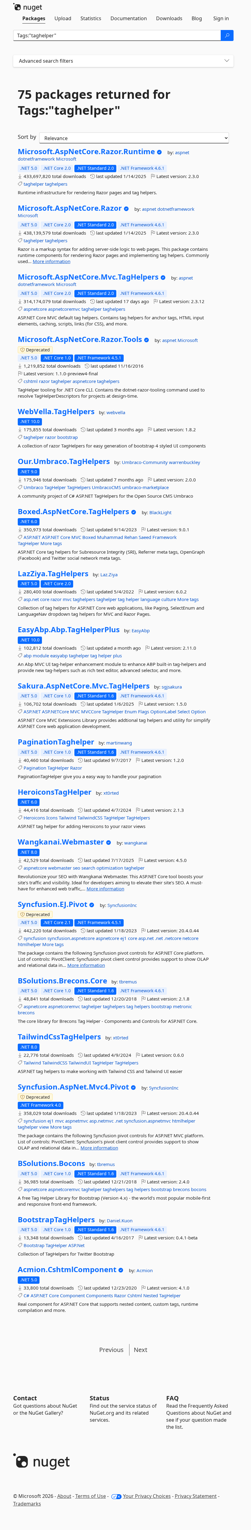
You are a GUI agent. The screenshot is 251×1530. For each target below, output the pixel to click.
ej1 (123, 938)
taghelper (34, 184)
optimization (109, 868)
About (64, 1496)
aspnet (182, 152)
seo (76, 868)
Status (99, 1398)
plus (117, 655)
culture (168, 599)
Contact (25, 1398)
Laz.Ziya (109, 574)
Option (198, 711)
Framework (164, 537)
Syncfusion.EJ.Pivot (52, 904)
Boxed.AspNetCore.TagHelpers (73, 511)
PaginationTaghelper (56, 741)
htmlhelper (29, 944)
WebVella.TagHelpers (56, 411)
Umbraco (33, 487)
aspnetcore (35, 309)
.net (159, 938)
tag (121, 599)
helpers (142, 1006)
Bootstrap (34, 1245)
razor (44, 381)
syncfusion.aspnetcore (71, 938)
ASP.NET (32, 537)
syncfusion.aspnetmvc (147, 1121)
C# (26, 1295)
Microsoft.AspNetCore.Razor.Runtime (86, 151)
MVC (76, 537)
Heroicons (34, 818)
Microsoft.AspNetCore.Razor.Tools (80, 339)
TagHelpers (79, 487)
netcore (190, 938)
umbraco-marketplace (145, 487)
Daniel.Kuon (120, 1220)
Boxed (89, 537)
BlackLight (160, 512)
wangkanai (135, 843)
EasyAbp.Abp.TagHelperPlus (69, 629)
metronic (182, 1006)
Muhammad (110, 537)
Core (65, 537)
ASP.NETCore (55, 711)
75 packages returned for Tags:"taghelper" (94, 102)
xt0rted (111, 793)
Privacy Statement (196, 1496)
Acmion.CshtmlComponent (67, 1269)
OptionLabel (163, 711)
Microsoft (66, 159)
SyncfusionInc (122, 905)
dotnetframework (37, 159)
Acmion (145, 1270)
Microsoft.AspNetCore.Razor (70, 208)
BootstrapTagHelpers (56, 1219)
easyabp (59, 655)
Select (184, 711)
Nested (150, 1295)
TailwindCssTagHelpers (59, 1036)
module (41, 655)
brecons (26, 1012)
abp (28, 655)
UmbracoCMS (106, 487)
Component (72, 1295)
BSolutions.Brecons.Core (62, 980)
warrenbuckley (184, 462)
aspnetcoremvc (64, 309)
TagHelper (55, 487)
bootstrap (67, 437)
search (88, 868)
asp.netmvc (101, 1121)
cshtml (31, 381)
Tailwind (67, 818)
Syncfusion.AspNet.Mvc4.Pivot (73, 1086)
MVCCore (91, 711)
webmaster (60, 868)
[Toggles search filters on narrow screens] (227, 61)
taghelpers (56, 184)
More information (51, 261)
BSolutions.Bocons (51, 1163)
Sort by (27, 136)
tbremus (128, 982)
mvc (67, 599)
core (44, 599)
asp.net (31, 599)
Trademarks (27, 1503)
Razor (76, 768)
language (150, 599)
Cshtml (134, 1295)
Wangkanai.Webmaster (61, 841)
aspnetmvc (76, 1121)
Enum (131, 711)
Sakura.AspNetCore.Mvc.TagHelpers (84, 685)
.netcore (172, 938)
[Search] (227, 35)
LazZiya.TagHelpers (53, 573)
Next (140, 1350)
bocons (198, 1189)
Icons (52, 818)
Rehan (130, 537)
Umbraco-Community (145, 462)
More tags (51, 543)
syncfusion (35, 938)
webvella (116, 412)
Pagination (35, 768)
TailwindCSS (90, 818)
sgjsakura (172, 687)
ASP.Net (76, 1245)
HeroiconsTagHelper (55, 792)
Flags (143, 711)
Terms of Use (90, 1496)
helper (132, 599)
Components (99, 1295)
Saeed (145, 537)
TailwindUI (80, 1063)
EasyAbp (141, 630)
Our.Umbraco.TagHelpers (64, 461)
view (44, 1127)
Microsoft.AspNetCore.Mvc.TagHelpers (88, 276)
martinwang (119, 743)
